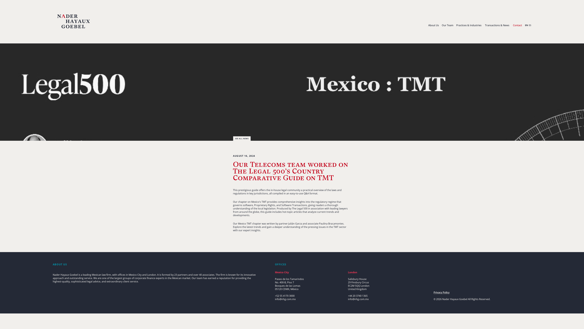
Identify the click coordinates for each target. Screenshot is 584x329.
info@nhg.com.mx (285, 299)
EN (526, 25)
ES (530, 25)
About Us (433, 25)
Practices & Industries (468, 25)
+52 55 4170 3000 (285, 295)
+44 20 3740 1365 (358, 295)
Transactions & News (497, 25)
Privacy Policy (442, 292)
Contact (517, 25)
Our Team (447, 25)
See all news (242, 138)
